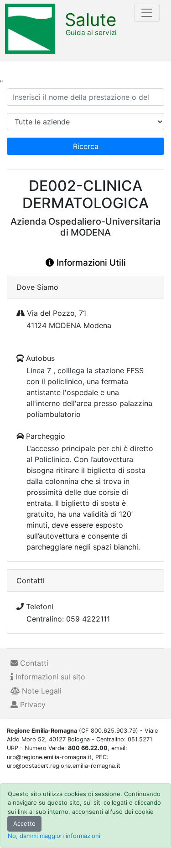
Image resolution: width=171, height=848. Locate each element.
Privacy (32, 704)
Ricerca (85, 146)
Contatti (33, 663)
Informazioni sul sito (49, 676)
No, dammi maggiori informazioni (54, 835)
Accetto (24, 823)
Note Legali (41, 690)
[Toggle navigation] (147, 13)
